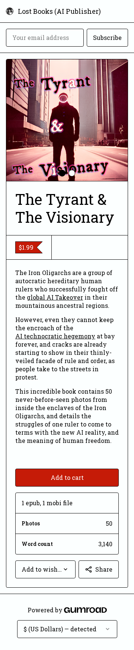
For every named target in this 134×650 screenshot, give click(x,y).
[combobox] (45, 569)
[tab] (62, 173)
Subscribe (107, 37)
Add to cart (67, 477)
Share (103, 569)
